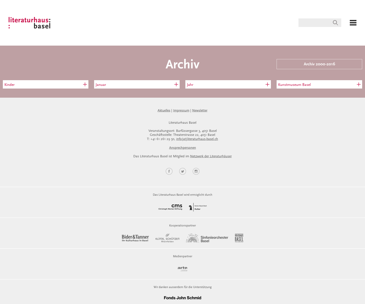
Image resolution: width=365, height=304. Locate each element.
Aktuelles (164, 110)
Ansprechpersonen (182, 148)
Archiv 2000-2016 (319, 64)
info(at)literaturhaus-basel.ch (197, 139)
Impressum (181, 110)
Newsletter (199, 110)
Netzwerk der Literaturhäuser (211, 156)
